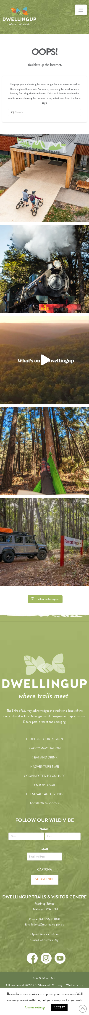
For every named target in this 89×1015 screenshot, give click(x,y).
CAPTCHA (44, 869)
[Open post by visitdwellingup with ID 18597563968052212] (44, 451)
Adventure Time (46, 766)
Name (44, 829)
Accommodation (46, 748)
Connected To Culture (45, 775)
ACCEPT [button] (59, 1007)
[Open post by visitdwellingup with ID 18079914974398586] (44, 542)
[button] (81, 10)
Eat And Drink (46, 757)
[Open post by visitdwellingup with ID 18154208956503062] (44, 269)
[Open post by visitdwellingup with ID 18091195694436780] (44, 360)
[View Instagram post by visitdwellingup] (84, 216)
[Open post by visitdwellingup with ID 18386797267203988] (44, 178)
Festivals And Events (46, 794)
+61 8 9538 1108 (49, 919)
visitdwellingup (44, 139)
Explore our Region (46, 739)
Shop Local (46, 785)
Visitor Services (45, 803)
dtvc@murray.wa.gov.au (49, 924)
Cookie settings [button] (35, 1007)
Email (44, 849)
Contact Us (44, 978)
